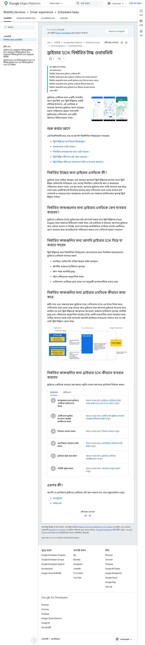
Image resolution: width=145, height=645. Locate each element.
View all (108, 587)
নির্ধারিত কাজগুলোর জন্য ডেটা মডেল (71, 151)
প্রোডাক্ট (57, 42)
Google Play (110, 582)
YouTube (77, 578)
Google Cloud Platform (51, 618)
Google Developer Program (53, 555)
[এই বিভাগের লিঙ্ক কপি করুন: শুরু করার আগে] (73, 129)
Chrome (109, 559)
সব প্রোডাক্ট (46, 627)
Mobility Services (14, 12)
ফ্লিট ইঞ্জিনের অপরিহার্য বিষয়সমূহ (68, 141)
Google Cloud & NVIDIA (51, 573)
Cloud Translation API (65, 33)
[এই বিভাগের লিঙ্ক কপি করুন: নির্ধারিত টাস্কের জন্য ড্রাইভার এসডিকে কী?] (110, 173)
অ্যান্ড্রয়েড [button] (54, 392)
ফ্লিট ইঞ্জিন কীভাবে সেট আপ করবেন (70, 156)
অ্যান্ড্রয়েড (57, 498)
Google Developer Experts (52, 564)
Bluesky (76, 559)
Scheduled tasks (68, 12)
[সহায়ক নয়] (126, 42)
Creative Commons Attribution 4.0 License (95, 527)
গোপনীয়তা (55, 639)
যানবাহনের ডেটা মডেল (64, 146)
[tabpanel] (87, 436)
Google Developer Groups (52, 559)
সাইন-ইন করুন (135, 3)
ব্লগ (74, 555)
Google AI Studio (112, 569)
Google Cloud (111, 578)
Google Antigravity (113, 573)
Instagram (78, 564)
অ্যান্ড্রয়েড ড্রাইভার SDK (26, 18)
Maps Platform (30, 3)
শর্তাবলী (44, 639)
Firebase (109, 564)
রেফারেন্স (64, 18)
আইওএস (57, 503)
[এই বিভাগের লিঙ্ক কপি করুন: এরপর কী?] (66, 485)
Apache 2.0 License (57, 530)
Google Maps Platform (73, 42)
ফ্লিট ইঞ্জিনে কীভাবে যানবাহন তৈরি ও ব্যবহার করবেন (78, 162)
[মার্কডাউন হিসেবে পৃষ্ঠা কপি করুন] (59, 58)
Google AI (45, 623)
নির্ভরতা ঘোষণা (108, 431)
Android (108, 555)
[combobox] (89, 3)
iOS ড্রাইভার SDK (48, 18)
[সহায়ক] (122, 42)
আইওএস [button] (67, 392)
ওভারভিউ (7, 18)
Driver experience (41, 12)
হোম (48, 42)
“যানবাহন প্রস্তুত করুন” (111, 468)
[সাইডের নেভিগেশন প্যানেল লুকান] (34, 640)
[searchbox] (19, 27)
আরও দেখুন (54, 3)
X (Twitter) (78, 573)
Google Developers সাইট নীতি (108, 530)
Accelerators (47, 569)
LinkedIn (77, 569)
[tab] (53, 392)
